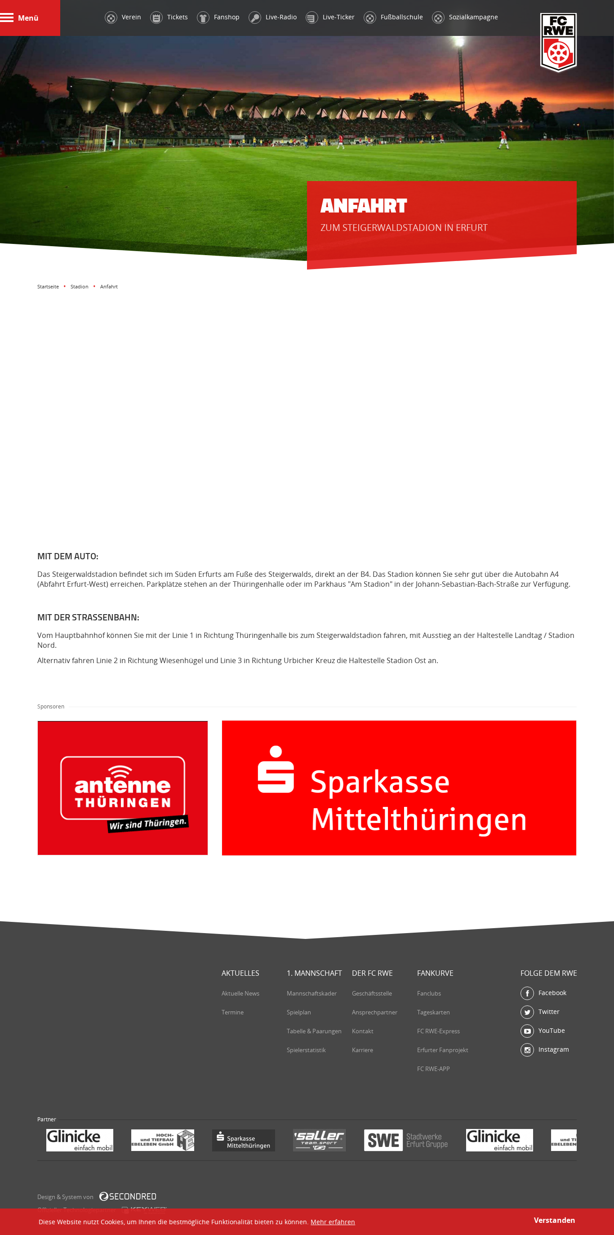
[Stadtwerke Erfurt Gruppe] (321, 1141)
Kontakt (363, 1031)
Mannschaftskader (312, 993)
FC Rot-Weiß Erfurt (558, 43)
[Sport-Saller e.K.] (234, 1141)
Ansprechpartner (374, 1012)
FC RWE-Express (438, 1031)
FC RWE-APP (433, 1069)
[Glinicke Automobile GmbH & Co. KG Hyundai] (414, 1141)
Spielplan (299, 1012)
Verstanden (554, 1220)
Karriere (362, 1050)
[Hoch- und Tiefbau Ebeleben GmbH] (77, 1141)
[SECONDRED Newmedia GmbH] (127, 1196)
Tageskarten (433, 1012)
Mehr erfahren (333, 1221)
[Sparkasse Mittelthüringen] (158, 1141)
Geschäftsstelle (372, 993)
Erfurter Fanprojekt (442, 1050)
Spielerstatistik (306, 1050)
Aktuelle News (240, 993)
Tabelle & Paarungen (314, 1031)
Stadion (80, 286)
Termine (233, 1012)
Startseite (48, 286)
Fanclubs (429, 993)
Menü (28, 18)
